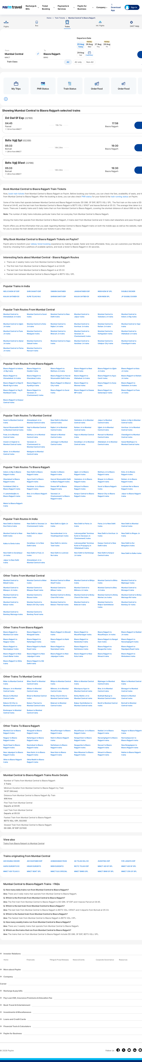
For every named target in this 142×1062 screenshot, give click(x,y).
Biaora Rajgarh (111, 126)
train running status (120, 196)
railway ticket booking (41, 244)
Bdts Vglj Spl (13, 140)
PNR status (87, 196)
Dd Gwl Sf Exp (14, 118)
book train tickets (16, 193)
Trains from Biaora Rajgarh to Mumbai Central (23, 843)
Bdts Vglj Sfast (15, 162)
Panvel (8, 126)
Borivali (8, 149)
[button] (89, 53)
